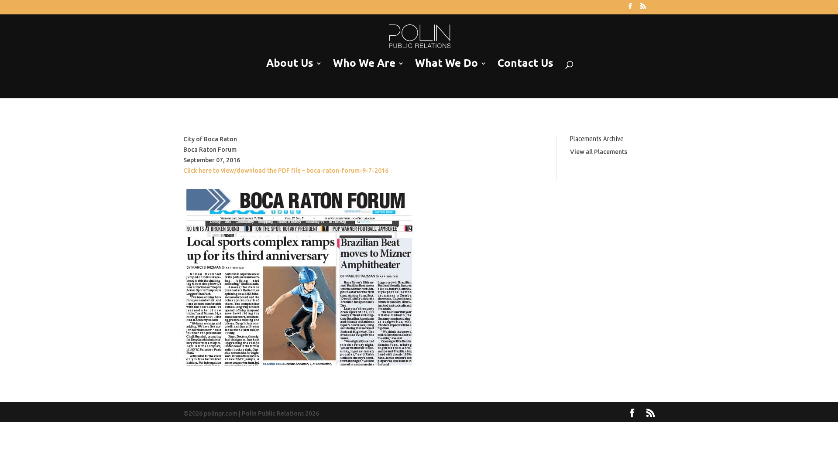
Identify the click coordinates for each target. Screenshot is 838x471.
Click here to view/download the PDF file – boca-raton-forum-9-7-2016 (285, 170)
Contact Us (525, 63)
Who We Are (364, 63)
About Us (289, 63)
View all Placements (598, 151)
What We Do (446, 63)
